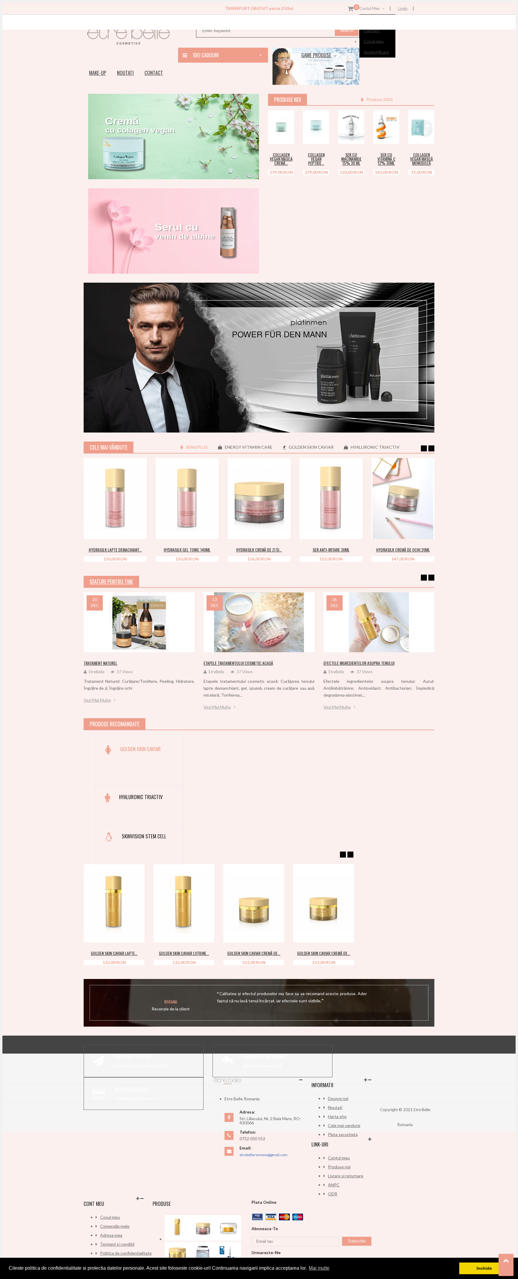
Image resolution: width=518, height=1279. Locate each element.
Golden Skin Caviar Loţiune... (184, 953)
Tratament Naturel (100, 663)
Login (402, 8)
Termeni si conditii (117, 1244)
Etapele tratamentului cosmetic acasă (238, 663)
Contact (372, 30)
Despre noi (338, 1098)
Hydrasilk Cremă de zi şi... (259, 549)
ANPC (334, 1184)
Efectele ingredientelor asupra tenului (358, 663)
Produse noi (339, 1166)
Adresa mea (111, 1235)
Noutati (335, 1107)
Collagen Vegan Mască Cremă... (281, 158)
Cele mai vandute (344, 1125)
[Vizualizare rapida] (286, 140)
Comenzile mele (115, 1226)
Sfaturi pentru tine (111, 581)
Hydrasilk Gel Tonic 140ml (187, 549)
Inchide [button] (484, 1268)
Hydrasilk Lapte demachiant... (115, 549)
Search (346, 30)
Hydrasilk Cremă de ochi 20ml (403, 549)
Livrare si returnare (345, 1175)
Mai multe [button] (319, 1268)
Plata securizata (343, 1134)
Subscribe (356, 1241)
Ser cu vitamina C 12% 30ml (386, 158)
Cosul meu (374, 41)
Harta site (337, 1116)
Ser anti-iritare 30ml (331, 549)
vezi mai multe (97, 700)
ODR (332, 1193)
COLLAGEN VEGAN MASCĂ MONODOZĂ (421, 158)
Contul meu (339, 1157)
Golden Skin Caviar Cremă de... (253, 953)
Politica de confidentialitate (126, 1253)
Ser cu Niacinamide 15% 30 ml (351, 158)
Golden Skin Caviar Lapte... (114, 953)
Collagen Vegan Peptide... (316, 158)
